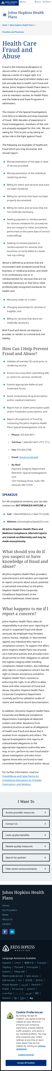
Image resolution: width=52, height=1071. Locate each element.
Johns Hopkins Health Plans (26, 14)
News (5, 914)
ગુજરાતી (31, 988)
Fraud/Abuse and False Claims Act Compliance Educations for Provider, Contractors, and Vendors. (22, 780)
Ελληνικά (17, 988)
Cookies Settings (26, 1054)
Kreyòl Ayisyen (10, 984)
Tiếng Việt (19, 971)
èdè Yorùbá (8, 980)
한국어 (39, 980)
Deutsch (35, 984)
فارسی (28, 993)
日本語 (28, 980)
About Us (7, 919)
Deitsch (6, 998)
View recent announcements (21, 868)
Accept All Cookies (26, 1062)
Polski (5, 988)
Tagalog (6, 967)
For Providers (9, 910)
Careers (6, 924)
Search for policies (16, 857)
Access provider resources (20, 812)
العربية (25, 984)
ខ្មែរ (15, 998)
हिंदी (37, 993)
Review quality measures (19, 846)
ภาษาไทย (7, 993)
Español (6, 962)
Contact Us (12, 823)
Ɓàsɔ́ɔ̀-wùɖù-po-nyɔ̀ (12, 975)
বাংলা (20, 980)
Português (32, 967)
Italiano (6, 971)
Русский (18, 967)
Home (4, 25)
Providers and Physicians (13, 32)
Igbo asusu (32, 975)
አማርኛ (17, 962)
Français (41, 962)
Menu (23, 2)
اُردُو (18, 993)
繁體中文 (29, 962)
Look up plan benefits (17, 835)
